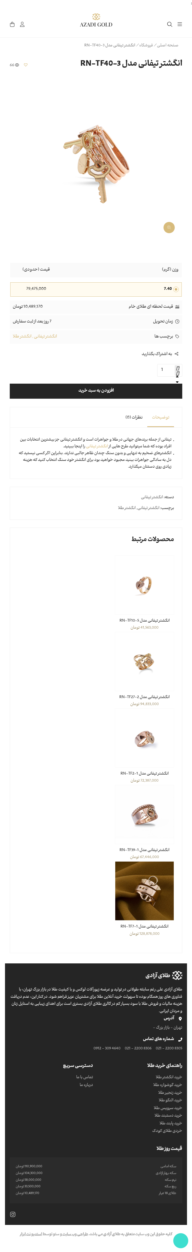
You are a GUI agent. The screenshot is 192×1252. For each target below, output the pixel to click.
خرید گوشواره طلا (167, 1085)
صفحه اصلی (167, 46)
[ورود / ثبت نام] (22, 24)
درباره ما (86, 1085)
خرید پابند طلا (171, 1124)
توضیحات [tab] (160, 418)
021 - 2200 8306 (138, 1049)
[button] (26, 64)
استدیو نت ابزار (31, 1234)
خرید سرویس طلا (168, 1109)
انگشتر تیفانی (45, 337)
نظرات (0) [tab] (134, 418)
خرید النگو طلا (170, 1101)
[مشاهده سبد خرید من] (12, 24)
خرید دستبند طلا (168, 1116)
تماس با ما (84, 1078)
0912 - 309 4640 (107, 1049)
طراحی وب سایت (75, 1234)
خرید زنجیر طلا (170, 1093)
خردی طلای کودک (167, 1131)
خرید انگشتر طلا (169, 1078)
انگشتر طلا (22, 337)
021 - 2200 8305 (169, 1049)
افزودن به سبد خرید (96, 391)
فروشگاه (146, 46)
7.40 (168, 289)
